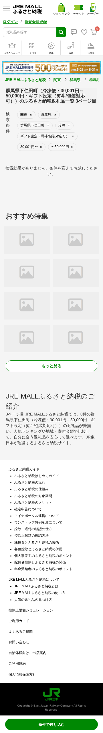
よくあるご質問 (21, 632)
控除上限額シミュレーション (31, 610)
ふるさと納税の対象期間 (33, 496)
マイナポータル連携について (36, 516)
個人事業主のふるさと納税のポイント (43, 556)
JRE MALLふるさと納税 (25, 80)
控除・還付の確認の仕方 (33, 529)
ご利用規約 (17, 663)
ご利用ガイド (19, 621)
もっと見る (51, 365)
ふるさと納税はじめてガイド (36, 476)
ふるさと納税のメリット (33, 503)
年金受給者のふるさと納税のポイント (43, 569)
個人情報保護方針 (22, 674)
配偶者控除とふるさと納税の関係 (40, 562)
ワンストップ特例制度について (38, 522)
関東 (57, 80)
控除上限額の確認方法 (31, 536)
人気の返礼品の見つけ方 (33, 600)
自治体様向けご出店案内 (27, 653)
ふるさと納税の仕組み (31, 489)
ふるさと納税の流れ (29, 482)
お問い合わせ (19, 642)
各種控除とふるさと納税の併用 (38, 549)
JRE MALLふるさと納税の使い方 (39, 593)
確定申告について (28, 509)
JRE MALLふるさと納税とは (36, 586)
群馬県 (75, 80)
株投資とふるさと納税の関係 (36, 542)
